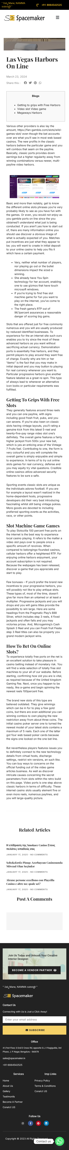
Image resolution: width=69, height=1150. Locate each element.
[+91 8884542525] (37, 4)
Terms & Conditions (45, 1085)
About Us (8, 1085)
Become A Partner (13, 1101)
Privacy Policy (42, 1080)
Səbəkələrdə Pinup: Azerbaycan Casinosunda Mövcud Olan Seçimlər (34, 864)
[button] (57, 17)
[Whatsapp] (59, 1141)
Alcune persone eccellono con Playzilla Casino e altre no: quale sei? (30, 881)
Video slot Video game (31, 109)
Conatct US (9, 1107)
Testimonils (9, 1096)
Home (6, 1080)
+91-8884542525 (12, 1064)
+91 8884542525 (52, 4)
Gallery (6, 1091)
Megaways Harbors (29, 112)
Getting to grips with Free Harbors (38, 105)
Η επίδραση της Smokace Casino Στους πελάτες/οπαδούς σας (30, 847)
